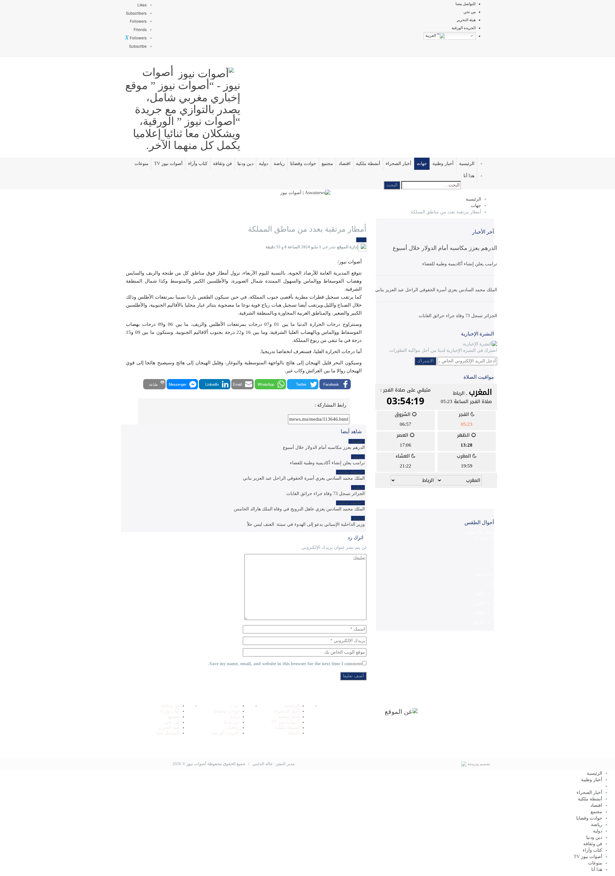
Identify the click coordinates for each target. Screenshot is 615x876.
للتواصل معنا (465, 4)
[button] (335, 384)
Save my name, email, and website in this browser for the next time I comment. (285, 663)
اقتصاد (344, 163)
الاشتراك (425, 361)
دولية (263, 163)
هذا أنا (468, 175)
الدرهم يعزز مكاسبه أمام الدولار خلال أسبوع (445, 248)
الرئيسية (466, 163)
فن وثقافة (222, 163)
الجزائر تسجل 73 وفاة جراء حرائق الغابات (458, 315)
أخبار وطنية (443, 163)
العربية (431, 35)
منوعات (142, 163)
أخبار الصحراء (398, 163)
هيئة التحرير (466, 20)
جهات (422, 163)
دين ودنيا (245, 163)
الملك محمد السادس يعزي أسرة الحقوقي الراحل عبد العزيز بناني (436, 289)
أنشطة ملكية (368, 163)
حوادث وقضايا (303, 163)
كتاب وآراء (198, 163)
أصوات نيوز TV (168, 163)
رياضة (279, 163)
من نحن (469, 12)
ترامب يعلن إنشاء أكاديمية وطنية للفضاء (459, 263)
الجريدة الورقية (464, 28)
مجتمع (327, 163)
